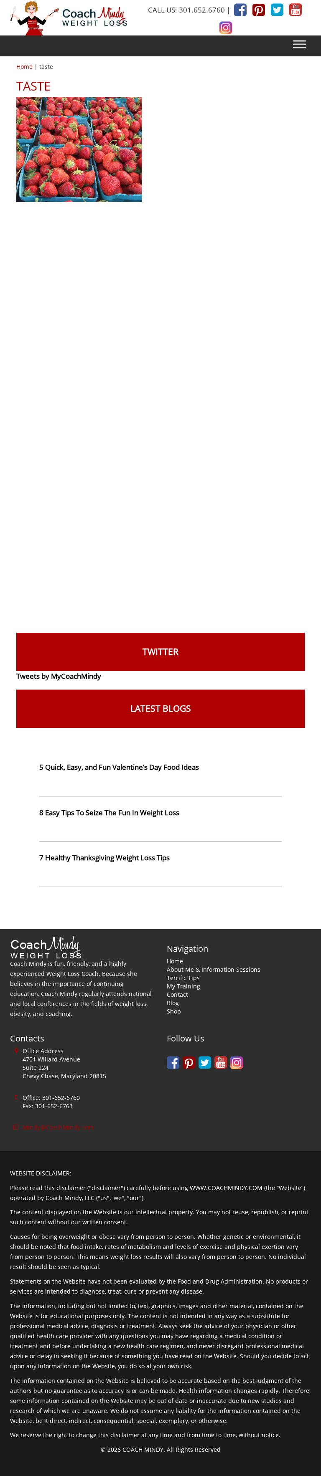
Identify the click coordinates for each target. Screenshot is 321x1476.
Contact (177, 994)
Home (24, 67)
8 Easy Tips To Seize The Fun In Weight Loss (109, 812)
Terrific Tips (183, 978)
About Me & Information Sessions (213, 969)
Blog (173, 1003)
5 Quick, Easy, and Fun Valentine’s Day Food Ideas (119, 767)
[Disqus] (160, 310)
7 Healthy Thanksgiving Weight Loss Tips (104, 857)
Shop (174, 1011)
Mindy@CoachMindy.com (58, 1127)
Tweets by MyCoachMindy (58, 676)
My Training (183, 986)
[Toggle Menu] (299, 44)
